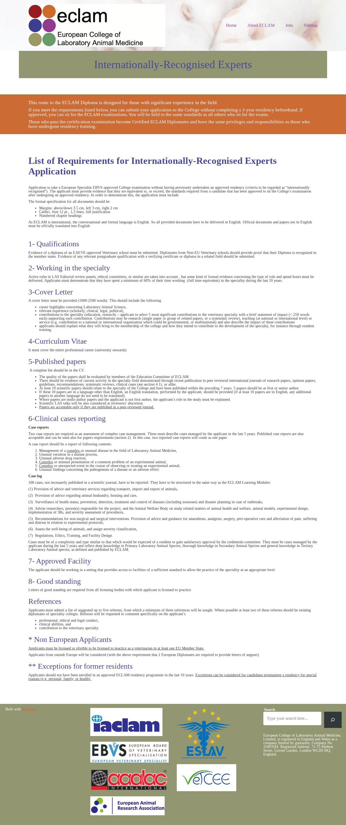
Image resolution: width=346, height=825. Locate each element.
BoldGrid (29, 709)
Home (231, 25)
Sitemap (311, 25)
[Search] (333, 720)
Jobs (289, 25)
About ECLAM (261, 25)
